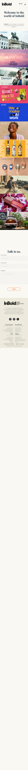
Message (3, 270)
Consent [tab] (5, 359)
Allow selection (14, 408)
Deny (14, 413)
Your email (3, 262)
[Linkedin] (10, 319)
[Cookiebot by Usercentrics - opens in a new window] (20, 356)
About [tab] (23, 359)
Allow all (14, 404)
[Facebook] (14, 319)
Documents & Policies (9, 344)
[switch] (24, 389)
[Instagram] (18, 319)
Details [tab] (14, 359)
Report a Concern (20, 344)
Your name (3, 255)
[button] (25, 4)
